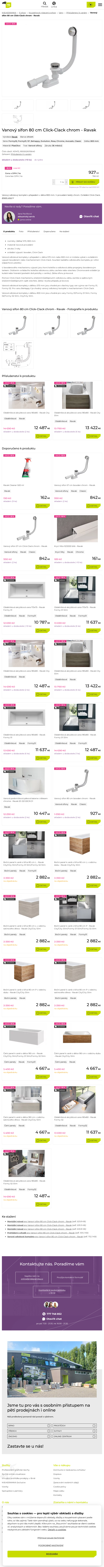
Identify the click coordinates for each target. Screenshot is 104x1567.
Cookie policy (59, 1486)
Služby (6, 1465)
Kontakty (57, 1495)
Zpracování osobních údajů (66, 1482)
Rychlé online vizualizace (13, 1474)
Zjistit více (7, 198)
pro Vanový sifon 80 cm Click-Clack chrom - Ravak (39, 1221)
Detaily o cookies (57, 1529)
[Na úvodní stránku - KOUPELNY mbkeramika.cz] (6, 4)
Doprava (57, 1474)
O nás (5, 1502)
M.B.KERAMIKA (9, 12)
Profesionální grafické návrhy (16, 1470)
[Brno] (52, 1369)
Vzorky (5, 1486)
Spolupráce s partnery (12, 1491)
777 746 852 (54, 1313)
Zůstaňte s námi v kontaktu (70, 1502)
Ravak (14, 137)
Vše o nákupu (61, 1465)
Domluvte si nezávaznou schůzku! (69, 1470)
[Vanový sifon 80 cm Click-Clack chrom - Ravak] (52, 58)
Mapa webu (58, 1491)
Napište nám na (32, 1277)
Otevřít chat (54, 1318)
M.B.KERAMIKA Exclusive (13, 1482)
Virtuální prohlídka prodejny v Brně (18, 1478)
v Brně (52, 1291)
